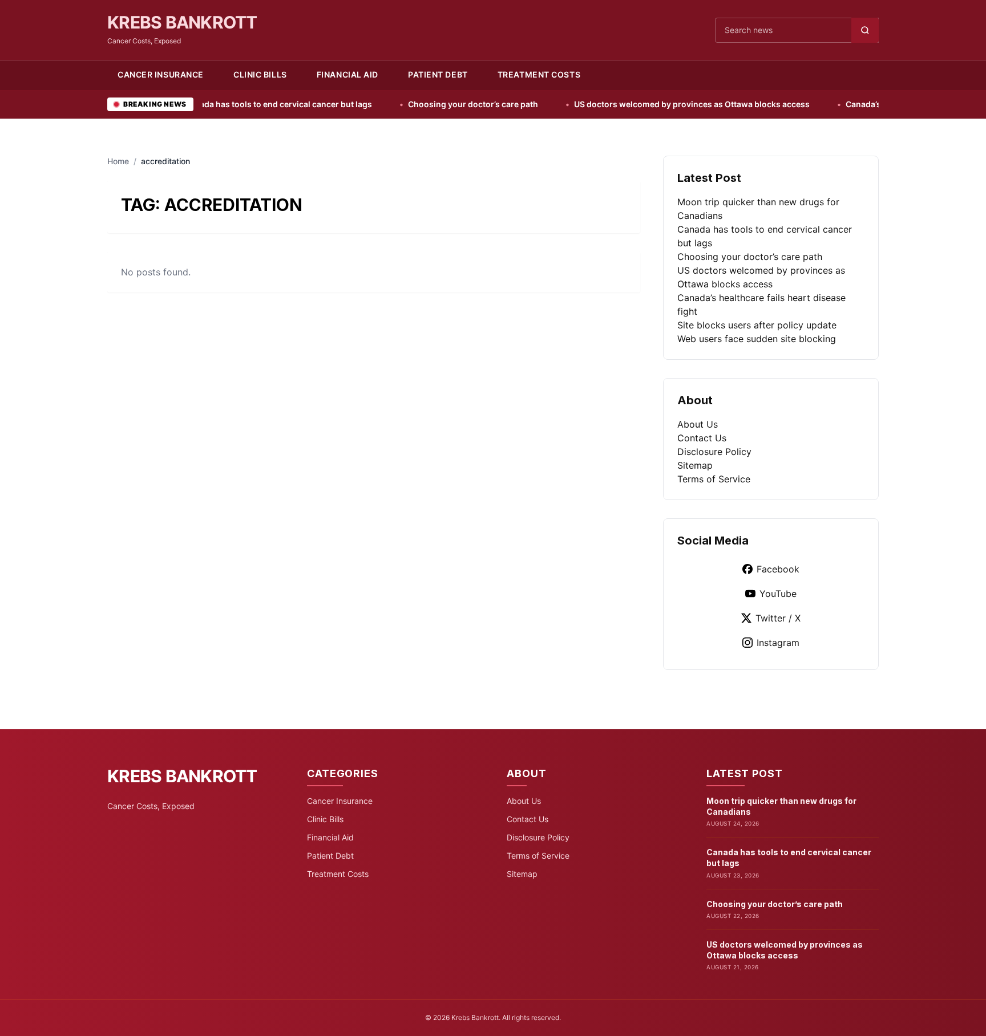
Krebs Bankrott (182, 22)
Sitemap (695, 465)
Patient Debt (438, 74)
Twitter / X (778, 618)
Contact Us (701, 438)
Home (118, 161)
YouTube (778, 593)
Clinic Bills (260, 74)
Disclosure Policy (714, 451)
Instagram (778, 642)
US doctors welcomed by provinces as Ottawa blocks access (647, 104)
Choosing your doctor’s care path (428, 104)
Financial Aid (347, 74)
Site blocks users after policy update (757, 325)
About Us (697, 424)
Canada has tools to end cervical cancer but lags (233, 104)
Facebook (778, 569)
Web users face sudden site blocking (756, 338)
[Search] (865, 30)
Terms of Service (713, 479)
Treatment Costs (539, 74)
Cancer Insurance (161, 74)
